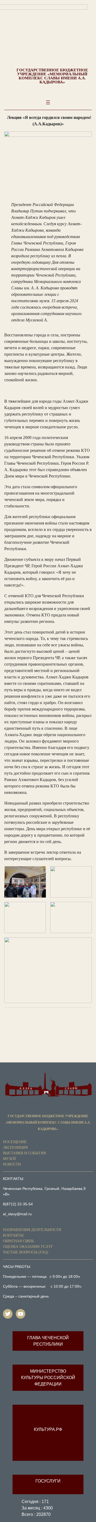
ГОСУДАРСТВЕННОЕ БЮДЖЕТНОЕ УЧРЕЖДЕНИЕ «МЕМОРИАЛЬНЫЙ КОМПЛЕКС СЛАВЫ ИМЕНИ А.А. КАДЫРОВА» (52, 76)
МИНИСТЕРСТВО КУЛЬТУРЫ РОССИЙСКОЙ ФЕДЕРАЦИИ (48, 1377)
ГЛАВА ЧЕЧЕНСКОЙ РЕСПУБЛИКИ (48, 1340)
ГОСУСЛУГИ (48, 1481)
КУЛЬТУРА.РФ (48, 1429)
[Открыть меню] (48, 102)
